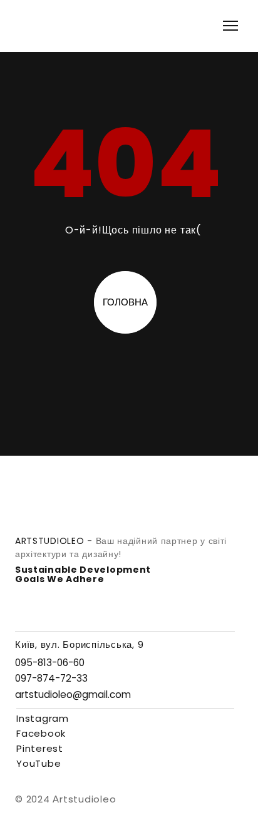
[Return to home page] (36, 26)
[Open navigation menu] (230, 25)
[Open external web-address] (191, 794)
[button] (50, 662)
